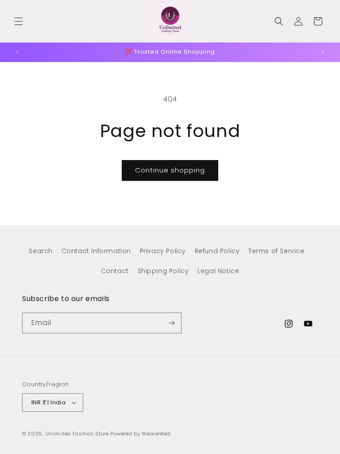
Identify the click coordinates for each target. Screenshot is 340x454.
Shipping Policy (163, 270)
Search (41, 251)
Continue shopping (170, 170)
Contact (115, 270)
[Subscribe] (171, 323)
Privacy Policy (163, 251)
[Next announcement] (322, 52)
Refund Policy (217, 251)
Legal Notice (218, 270)
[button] (18, 21)
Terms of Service (276, 251)
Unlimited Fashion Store (77, 433)
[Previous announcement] (17, 52)
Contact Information (96, 251)
